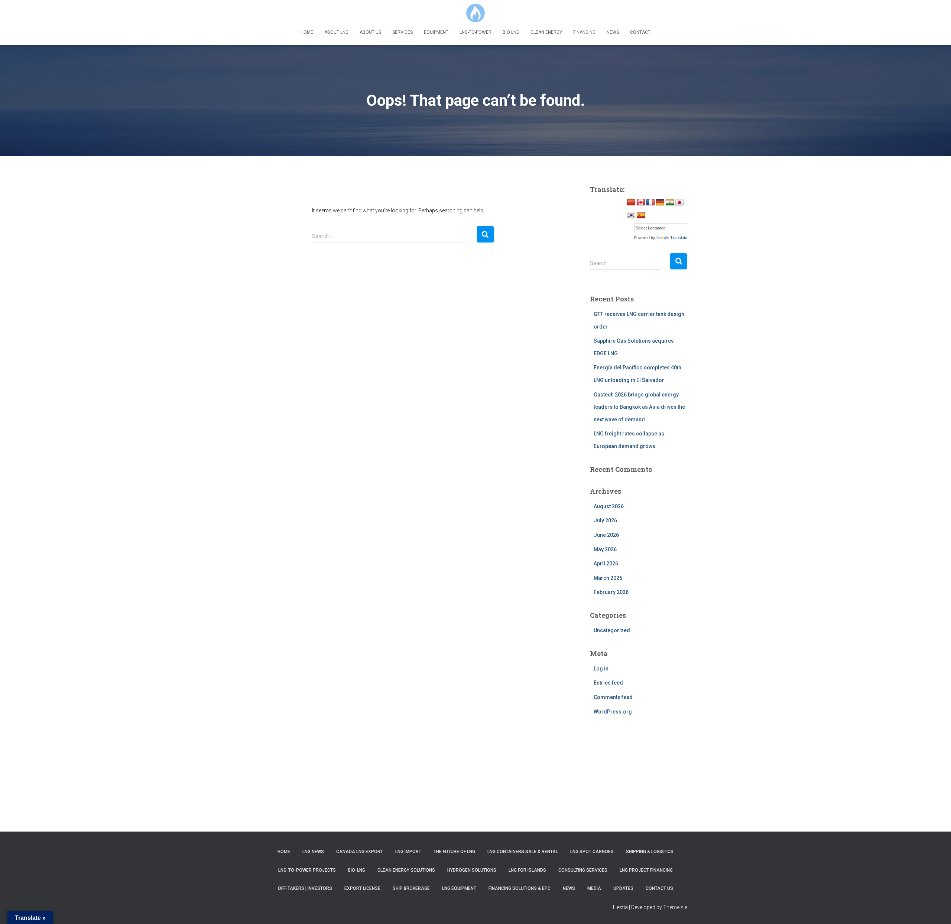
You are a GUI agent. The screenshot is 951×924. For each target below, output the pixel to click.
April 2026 (606, 564)
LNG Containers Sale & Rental (522, 851)
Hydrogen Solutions (471, 870)
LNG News (313, 851)
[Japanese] (679, 202)
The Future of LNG (454, 851)
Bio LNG (511, 32)
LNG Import (408, 851)
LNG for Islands (527, 870)
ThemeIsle (675, 907)
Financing (584, 32)
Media (594, 888)
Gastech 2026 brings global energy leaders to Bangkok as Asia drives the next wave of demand (639, 407)
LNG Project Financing (646, 870)
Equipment (436, 32)
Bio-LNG (356, 870)
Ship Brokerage (411, 888)
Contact (640, 32)
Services (402, 32)
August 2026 (609, 506)
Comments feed (613, 697)
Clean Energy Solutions (406, 870)
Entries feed (608, 683)
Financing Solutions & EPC (520, 888)
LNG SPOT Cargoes (592, 851)
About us (370, 32)
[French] (650, 202)
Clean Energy (546, 32)
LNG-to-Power (475, 32)
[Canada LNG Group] (475, 13)
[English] (640, 202)
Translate (678, 237)
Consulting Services (582, 870)
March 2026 (608, 578)
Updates (623, 888)
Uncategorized (612, 630)
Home (307, 32)
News (613, 32)
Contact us (659, 888)
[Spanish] (640, 215)
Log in (601, 669)
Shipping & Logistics (650, 851)
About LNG (336, 32)
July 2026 (605, 520)
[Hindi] (669, 202)
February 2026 (611, 592)
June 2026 (606, 535)
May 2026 (605, 549)
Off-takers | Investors (305, 888)
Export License (362, 888)
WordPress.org (613, 712)
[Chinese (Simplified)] (631, 202)
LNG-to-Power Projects (307, 870)
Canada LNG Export (359, 851)
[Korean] (631, 215)
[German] (660, 202)
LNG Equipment (459, 888)
